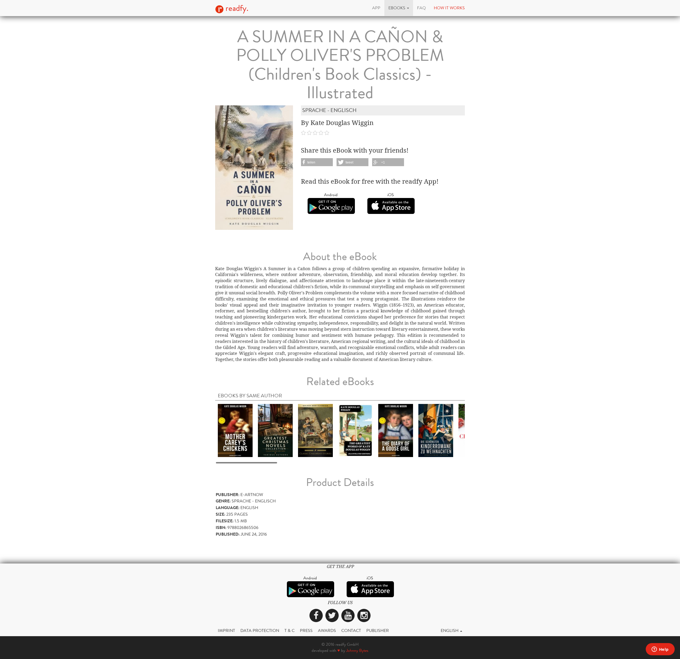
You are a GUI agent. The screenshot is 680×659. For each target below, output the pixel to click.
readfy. (236, 8)
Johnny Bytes (357, 650)
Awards (327, 630)
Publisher (377, 630)
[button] (398, 8)
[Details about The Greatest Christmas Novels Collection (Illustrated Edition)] (275, 430)
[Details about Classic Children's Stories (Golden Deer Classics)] (315, 430)
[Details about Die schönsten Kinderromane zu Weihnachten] (435, 430)
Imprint (226, 630)
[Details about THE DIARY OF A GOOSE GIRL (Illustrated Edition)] (395, 430)
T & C (289, 630)
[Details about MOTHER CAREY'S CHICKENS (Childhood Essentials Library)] (235, 430)
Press (306, 630)
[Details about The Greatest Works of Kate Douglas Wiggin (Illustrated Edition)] (355, 430)
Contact (351, 630)
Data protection (259, 630)
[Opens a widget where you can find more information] (660, 649)
